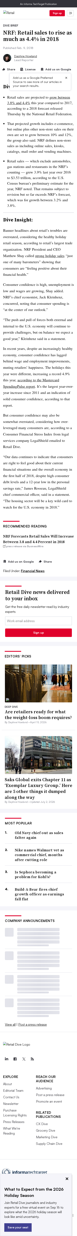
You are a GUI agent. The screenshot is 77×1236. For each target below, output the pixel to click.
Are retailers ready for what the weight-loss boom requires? (38, 715)
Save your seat (18, 1227)
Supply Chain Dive (49, 1144)
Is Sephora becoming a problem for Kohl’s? (35, 874)
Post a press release (32, 1024)
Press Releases (13, 1122)
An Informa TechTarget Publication (38, 4)
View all (10, 1024)
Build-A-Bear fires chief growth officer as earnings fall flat (39, 894)
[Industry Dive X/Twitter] (23, 1059)
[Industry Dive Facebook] (15, 1059)
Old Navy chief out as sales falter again (39, 835)
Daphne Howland (25, 56)
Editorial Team (13, 1090)
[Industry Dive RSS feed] (32, 1059)
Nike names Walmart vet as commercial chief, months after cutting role (39, 855)
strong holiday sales (49, 255)
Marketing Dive (46, 1137)
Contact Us (11, 1097)
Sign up (57, 13)
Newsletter (10, 1104)
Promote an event (49, 1101)
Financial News (33, 571)
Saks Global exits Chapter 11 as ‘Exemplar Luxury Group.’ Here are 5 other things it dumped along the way (38, 788)
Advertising (44, 1088)
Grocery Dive (45, 1130)
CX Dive (42, 1124)
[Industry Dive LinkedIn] (6, 1059)
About (7, 1084)
